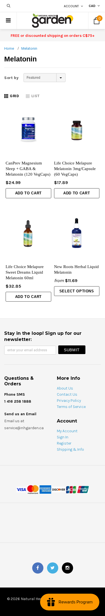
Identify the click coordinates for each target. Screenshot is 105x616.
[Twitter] (52, 568)
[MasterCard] (33, 489)
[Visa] (21, 489)
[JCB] (71, 489)
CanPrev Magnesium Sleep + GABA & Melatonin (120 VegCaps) (28, 168)
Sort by (11, 77)
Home (9, 48)
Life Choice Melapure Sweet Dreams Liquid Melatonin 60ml (25, 272)
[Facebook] (37, 568)
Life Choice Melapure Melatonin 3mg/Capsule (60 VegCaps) (75, 168)
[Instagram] (67, 568)
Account (71, 6)
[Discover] (58, 489)
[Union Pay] (83, 489)
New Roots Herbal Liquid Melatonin (76, 269)
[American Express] (45, 489)
